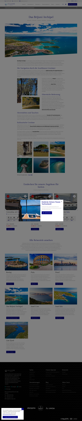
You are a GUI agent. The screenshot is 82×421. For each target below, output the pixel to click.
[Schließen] (61, 201)
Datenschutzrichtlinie (7, 414)
